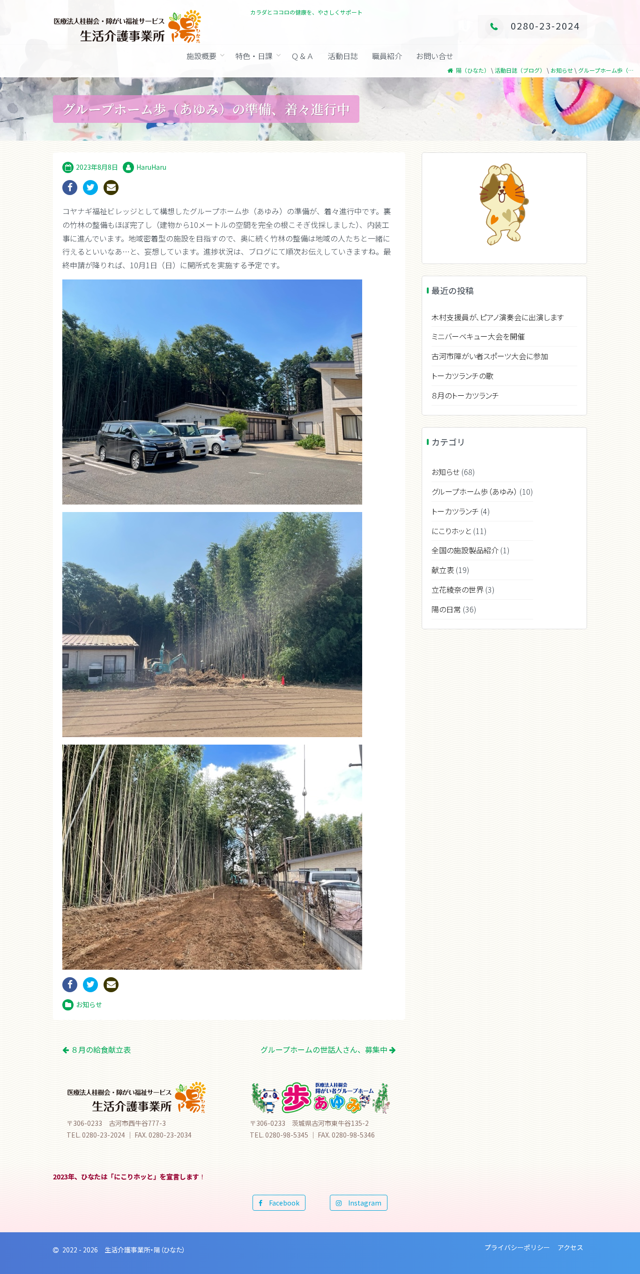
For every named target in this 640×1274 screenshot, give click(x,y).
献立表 (443, 569)
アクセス (570, 1247)
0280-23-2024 (545, 25)
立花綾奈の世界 (458, 589)
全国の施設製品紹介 (465, 550)
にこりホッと (451, 530)
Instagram (361, 1202)
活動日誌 (343, 55)
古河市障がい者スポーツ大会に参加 (490, 356)
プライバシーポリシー (517, 1247)
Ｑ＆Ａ (302, 55)
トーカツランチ (455, 511)
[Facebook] (69, 187)
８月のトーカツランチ (465, 395)
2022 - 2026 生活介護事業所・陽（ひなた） (124, 1249)
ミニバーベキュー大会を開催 (478, 336)
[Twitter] (90, 187)
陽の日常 (446, 609)
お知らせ (89, 1004)
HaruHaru (151, 167)
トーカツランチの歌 (462, 375)
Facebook (280, 1202)
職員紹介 (387, 55)
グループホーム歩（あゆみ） (475, 491)
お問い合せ (435, 55)
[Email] (111, 187)
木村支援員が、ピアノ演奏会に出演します (498, 317)
